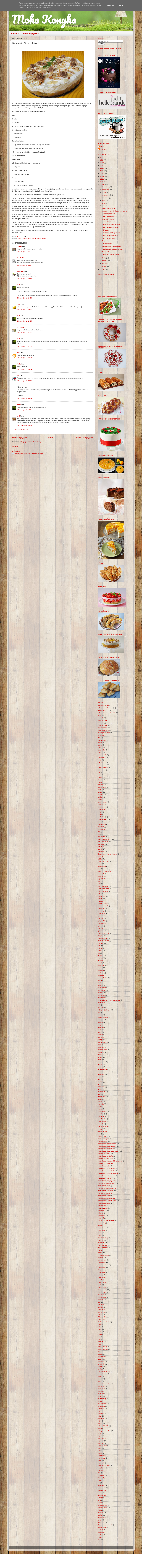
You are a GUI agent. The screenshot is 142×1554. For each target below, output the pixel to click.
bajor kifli (101, 747)
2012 (102, 179)
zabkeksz (101, 1512)
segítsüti (101, 1361)
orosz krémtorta (103, 1265)
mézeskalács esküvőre (105, 1156)
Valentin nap (102, 1490)
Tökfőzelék (105, 230)
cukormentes (102, 802)
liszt (99, 1094)
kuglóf (100, 1044)
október (104, 192)
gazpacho (101, 908)
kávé (99, 982)
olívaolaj (100, 1257)
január (104, 266)
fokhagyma (101, 896)
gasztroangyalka (103, 906)
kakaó (100, 963)
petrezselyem (102, 1292)
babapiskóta (102, 740)
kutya (100, 1054)
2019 (102, 160)
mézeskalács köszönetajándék (108, 1173)
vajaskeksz (101, 1485)
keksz (100, 985)
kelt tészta (101, 990)
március (105, 260)
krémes (100, 1035)
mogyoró (101, 1218)
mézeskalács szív (104, 1186)
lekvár (100, 1059)
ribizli (99, 1329)
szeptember (106, 195)
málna (100, 1109)
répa (99, 1324)
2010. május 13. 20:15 (24, 410)
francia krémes (103, 903)
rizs (99, 1337)
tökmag (100, 1453)
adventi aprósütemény (105, 708)
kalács (100, 968)
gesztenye (101, 911)
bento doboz (102, 765)
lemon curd (101, 1062)
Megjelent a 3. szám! (108, 241)
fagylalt (100, 876)
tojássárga (101, 1443)
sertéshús (101, 1364)
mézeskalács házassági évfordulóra (110, 1161)
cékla (99, 789)
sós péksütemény (104, 1371)
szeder (100, 1396)
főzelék (100, 901)
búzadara (101, 784)
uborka (100, 1470)
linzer (100, 1089)
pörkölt (100, 1307)
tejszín (100, 1423)
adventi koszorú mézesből (106, 713)
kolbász (100, 1022)
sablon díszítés (103, 1349)
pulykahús (101, 1309)
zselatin (100, 1535)
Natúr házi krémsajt (108, 219)
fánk (99, 884)
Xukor (100, 1510)
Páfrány (100, 1275)
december (105, 187)
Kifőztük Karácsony (104, 1010)
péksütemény (102, 1290)
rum (99, 1344)
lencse (100, 1064)
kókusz (100, 1015)
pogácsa (101, 1304)
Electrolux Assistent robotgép (107, 854)
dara (99, 822)
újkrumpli (101, 1478)
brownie (100, 780)
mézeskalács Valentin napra (107, 1200)
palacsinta (101, 1277)
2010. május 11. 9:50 (24, 265)
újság (100, 1480)
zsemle (100, 1537)
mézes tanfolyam (103, 1139)
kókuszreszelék (103, 1017)
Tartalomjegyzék (31, 33)
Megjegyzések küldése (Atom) (31, 442)
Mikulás (100, 1213)
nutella (100, 1252)
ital (99, 953)
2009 (102, 269)
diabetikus (101, 829)
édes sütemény (103, 841)
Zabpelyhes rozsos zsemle (110, 254)
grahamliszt (102, 923)
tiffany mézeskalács (104, 1431)
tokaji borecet (102, 1446)
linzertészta (102, 1092)
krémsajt (101, 1037)
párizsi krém (102, 1287)
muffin (100, 1233)
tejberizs (101, 1413)
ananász (101, 723)
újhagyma (101, 1475)
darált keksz (102, 824)
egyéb (100, 849)
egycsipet (20, 271)
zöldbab (100, 1530)
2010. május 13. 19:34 (24, 398)
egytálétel (101, 851)
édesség (101, 844)
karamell (101, 975)
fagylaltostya (102, 879)
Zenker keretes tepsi (105, 1525)
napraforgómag (103, 1238)
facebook (101, 874)
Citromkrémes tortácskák (110, 227)
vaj (99, 1483)
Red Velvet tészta (103, 1322)
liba (99, 1079)
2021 (102, 157)
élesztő (100, 856)
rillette (100, 1334)
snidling (100, 1366)
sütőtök (100, 1391)
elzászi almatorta (103, 861)
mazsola (101, 1124)
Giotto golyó (27, 238)
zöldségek (101, 1532)
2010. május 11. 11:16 (24, 332)
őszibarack (101, 1272)
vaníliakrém (102, 1495)
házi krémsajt (36, 238)
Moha (19, 285)
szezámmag (102, 1398)
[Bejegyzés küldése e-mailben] (24, 236)
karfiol (100, 980)
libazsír (100, 1082)
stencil (100, 1381)
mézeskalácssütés (104, 1203)
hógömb (100, 943)
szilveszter (101, 1406)
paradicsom (102, 1282)
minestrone (101, 1215)
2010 (102, 184)
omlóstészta (102, 1262)
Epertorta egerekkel (108, 238)
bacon (100, 742)
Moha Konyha (44, 19)
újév (99, 1473)
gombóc (100, 918)
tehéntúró (101, 1408)
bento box (101, 762)
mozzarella (101, 1230)
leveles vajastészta (104, 1072)
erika (18, 375)
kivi (99, 1012)
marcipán (101, 1116)
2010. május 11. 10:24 (24, 298)
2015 (102, 171)
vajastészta (101, 1488)
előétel (100, 859)
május (104, 206)
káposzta (101, 970)
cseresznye (102, 807)
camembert (102, 787)
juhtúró (100, 960)
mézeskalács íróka (104, 1166)
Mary (18, 352)
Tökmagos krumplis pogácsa (111, 224)
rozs (99, 1339)
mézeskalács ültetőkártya (106, 1198)
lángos (100, 1057)
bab (99, 737)
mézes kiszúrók (103, 1136)
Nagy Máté (103, 149)
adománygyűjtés (103, 705)
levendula (101, 1074)
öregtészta (101, 1270)
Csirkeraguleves (107, 243)
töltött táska (102, 1455)
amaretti (100, 718)
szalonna (101, 1394)
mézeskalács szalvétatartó (106, 1183)
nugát (100, 1250)
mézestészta (102, 1210)
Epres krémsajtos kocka (109, 216)
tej (99, 1411)
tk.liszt (100, 1433)
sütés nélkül (102, 1389)
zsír (99, 1540)
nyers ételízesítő (103, 1255)
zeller (100, 1520)
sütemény (101, 1386)
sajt (99, 1351)
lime (99, 1084)
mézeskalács (102, 1141)
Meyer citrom (102, 1131)
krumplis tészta (103, 1042)
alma (99, 715)
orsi (18, 416)
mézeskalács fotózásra (105, 1158)
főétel (100, 898)
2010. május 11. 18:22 (24, 357)
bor (99, 772)
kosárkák (101, 1027)
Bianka (19, 246)
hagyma (100, 936)
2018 (102, 163)
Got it (121, 5)
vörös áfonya (102, 1505)
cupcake (101, 804)
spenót (100, 1379)
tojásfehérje (102, 1438)
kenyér (100, 992)
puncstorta (101, 1312)
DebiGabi (20, 258)
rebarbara (101, 1319)
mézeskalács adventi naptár (107, 1143)
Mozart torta (106, 252)
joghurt (100, 958)
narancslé (101, 1243)
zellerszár (101, 1522)
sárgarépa (101, 1356)
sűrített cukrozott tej (104, 1384)
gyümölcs (101, 931)
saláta (100, 1354)
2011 (102, 182)
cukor (100, 799)
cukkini (100, 797)
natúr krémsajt (102, 1247)
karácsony (101, 973)
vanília (100, 1493)
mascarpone (102, 1121)
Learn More (111, 5)
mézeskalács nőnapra (105, 1178)
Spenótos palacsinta (108, 214)
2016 (102, 168)
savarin (100, 1359)
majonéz (101, 1104)
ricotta (100, 1332)
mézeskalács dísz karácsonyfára (108, 1151)
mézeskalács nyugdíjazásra (107, 1181)
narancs (100, 1240)
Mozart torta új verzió (108, 208)
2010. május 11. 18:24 (24, 369)
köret (99, 1030)
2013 (102, 176)
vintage (100, 1497)
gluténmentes (102, 916)
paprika (100, 1280)
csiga (99, 812)
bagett (100, 745)
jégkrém (100, 955)
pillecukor (101, 1295)
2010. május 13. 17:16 (24, 381)
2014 (102, 173)
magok (100, 1101)
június (104, 203)
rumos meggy (102, 1346)
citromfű (100, 794)
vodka (100, 1502)
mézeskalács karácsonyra (106, 1168)
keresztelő (101, 997)
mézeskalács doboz (104, 1153)
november (105, 189)
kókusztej (101, 1020)
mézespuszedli (103, 1208)
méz (99, 1134)
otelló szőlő (101, 1267)
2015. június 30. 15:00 (24, 425)
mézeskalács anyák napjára (107, 1146)
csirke (100, 814)
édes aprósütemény (104, 839)
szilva (100, 1401)
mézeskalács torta (104, 1195)
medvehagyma (103, 1126)
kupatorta (101, 1052)
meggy (100, 1129)
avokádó (101, 735)
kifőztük (100, 1007)
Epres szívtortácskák (108, 222)
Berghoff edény (103, 767)
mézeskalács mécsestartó (106, 1176)
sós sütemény (102, 1374)
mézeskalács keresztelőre (106, 1171)
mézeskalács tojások (105, 1193)
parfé (99, 1285)
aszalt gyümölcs (103, 730)
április (104, 258)
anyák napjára (102, 728)
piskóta (44, 238)
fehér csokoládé (103, 886)
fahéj (99, 881)
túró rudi (101, 1463)
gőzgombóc (102, 921)
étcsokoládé (102, 866)
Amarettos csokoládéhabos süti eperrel (114, 211)
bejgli (99, 760)
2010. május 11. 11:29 (24, 346)
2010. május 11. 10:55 (24, 321)
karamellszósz (102, 978)
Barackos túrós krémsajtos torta (112, 249)
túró (99, 1460)
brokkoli (100, 777)
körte (99, 1032)
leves (99, 1077)
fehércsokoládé (103, 891)
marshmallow (102, 1119)
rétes (99, 1327)
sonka (100, 1369)
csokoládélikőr (102, 819)
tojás (99, 1436)
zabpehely (101, 1517)
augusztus (105, 198)
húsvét (100, 950)
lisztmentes (101, 1096)
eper (99, 864)
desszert (101, 827)
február (104, 263)
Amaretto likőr (102, 720)
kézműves (101, 1002)
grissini (100, 928)
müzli (99, 1235)
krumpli (100, 1039)
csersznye (101, 809)
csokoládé (101, 817)
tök (99, 1451)
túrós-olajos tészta (104, 1465)
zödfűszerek (102, 1527)
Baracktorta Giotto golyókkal (111, 233)
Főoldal (15, 33)
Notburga (20, 327)
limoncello (101, 1087)
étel (99, 869)
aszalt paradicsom (104, 733)
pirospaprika (102, 1297)
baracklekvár (102, 755)
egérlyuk (101, 846)
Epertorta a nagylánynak (110, 235)
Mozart (100, 1225)
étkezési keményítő (104, 871)
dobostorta (101, 836)
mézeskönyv (102, 1205)
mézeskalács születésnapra (107, 1188)
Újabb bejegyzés (19, 437)
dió (99, 834)
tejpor (100, 1421)
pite (99, 1302)
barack (20, 238)
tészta (100, 1428)
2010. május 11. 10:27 (24, 309)
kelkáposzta (102, 987)
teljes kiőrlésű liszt (104, 1426)
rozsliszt (100, 1341)
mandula (101, 1114)
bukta (100, 782)
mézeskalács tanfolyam (105, 1190)
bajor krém (101, 750)
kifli (99, 1005)
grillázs (100, 926)
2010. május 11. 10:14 (24, 278)
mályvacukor (102, 1111)
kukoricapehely (103, 1049)
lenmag (100, 1067)
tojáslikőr (101, 1441)
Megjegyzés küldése (21, 429)
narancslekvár (102, 1245)
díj (99, 831)
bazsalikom (101, 757)
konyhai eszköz (103, 1025)
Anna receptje (102, 725)
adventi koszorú (103, 710)
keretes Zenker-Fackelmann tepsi (109, 1000)
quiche (100, 1314)
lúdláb (100, 1099)
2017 (102, 165)
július (104, 200)
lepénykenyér (102, 1069)
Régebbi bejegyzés (84, 437)
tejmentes (101, 1418)
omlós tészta (102, 1260)
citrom (100, 792)
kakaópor (101, 965)
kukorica (101, 1047)
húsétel (100, 948)
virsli (99, 1500)
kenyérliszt (101, 995)
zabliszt (100, 1515)
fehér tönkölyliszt (103, 888)
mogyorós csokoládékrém (106, 1220)
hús (99, 945)
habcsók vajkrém (103, 933)
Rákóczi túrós (102, 1317)
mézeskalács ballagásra (106, 1148)
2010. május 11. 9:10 (24, 251)
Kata (18, 304)
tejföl (99, 1416)
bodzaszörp (102, 770)
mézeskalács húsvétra (105, 1163)
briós (99, 775)
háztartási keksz (103, 941)
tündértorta (101, 1468)
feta (99, 893)
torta (99, 1448)
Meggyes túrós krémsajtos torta (112, 246)
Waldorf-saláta (102, 1507)
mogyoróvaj (102, 1223)
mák (99, 1106)
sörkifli (100, 1376)
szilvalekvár (102, 1403)
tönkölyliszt (101, 1458)
